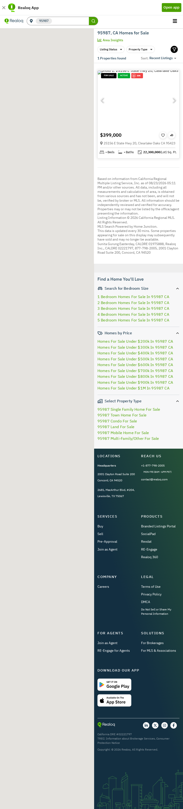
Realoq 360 (149, 557)
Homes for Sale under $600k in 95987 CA (135, 364)
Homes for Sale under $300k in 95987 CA (135, 347)
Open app (171, 7)
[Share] (171, 135)
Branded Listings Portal (158, 526)
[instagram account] (164, 725)
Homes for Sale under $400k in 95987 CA (135, 353)
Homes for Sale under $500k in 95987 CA (135, 359)
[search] (93, 21)
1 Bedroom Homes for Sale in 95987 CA (133, 296)
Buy (100, 526)
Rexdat (146, 541)
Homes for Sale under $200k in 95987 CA (135, 341)
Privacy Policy (151, 594)
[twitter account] (155, 725)
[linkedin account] (146, 725)
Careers (103, 586)
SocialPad (148, 534)
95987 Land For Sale (115, 426)
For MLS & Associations (158, 650)
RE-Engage (149, 549)
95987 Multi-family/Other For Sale (128, 438)
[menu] (175, 21)
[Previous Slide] (102, 100)
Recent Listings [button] (161, 58)
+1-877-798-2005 (153, 465)
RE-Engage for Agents (113, 650)
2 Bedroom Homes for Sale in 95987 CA (133, 302)
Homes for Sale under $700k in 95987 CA (135, 370)
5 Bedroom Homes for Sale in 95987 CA (133, 320)
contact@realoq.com (154, 479)
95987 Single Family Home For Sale (128, 409)
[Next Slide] (174, 100)
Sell (100, 534)
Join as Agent (107, 549)
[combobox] (70, 21)
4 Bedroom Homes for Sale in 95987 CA (133, 314)
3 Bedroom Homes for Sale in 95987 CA (133, 308)
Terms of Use (151, 586)
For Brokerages (152, 643)
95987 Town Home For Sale (122, 415)
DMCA (145, 602)
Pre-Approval (107, 541)
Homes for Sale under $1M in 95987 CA (133, 388)
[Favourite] (163, 135)
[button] (138, 100)
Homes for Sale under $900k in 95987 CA (135, 382)
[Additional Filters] (174, 49)
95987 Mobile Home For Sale (123, 432)
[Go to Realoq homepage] (14, 21)
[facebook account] (173, 725)
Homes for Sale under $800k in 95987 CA (135, 376)
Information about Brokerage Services (130, 738)
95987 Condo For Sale (117, 421)
